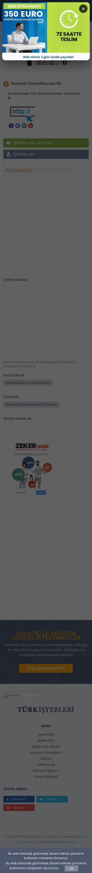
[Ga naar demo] (46, 31)
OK (71, 868)
